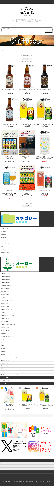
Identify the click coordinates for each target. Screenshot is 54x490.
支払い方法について (9, 481)
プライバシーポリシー (39, 481)
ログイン (2, 474)
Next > (29, 59)
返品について (23, 481)
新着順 (31, 55)
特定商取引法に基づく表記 (30, 481)
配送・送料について (17, 481)
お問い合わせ (3, 477)
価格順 (27, 55)
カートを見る (30, 474)
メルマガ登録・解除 (47, 481)
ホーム (2, 46)
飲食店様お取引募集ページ (7, 380)
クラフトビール (7, 46)
